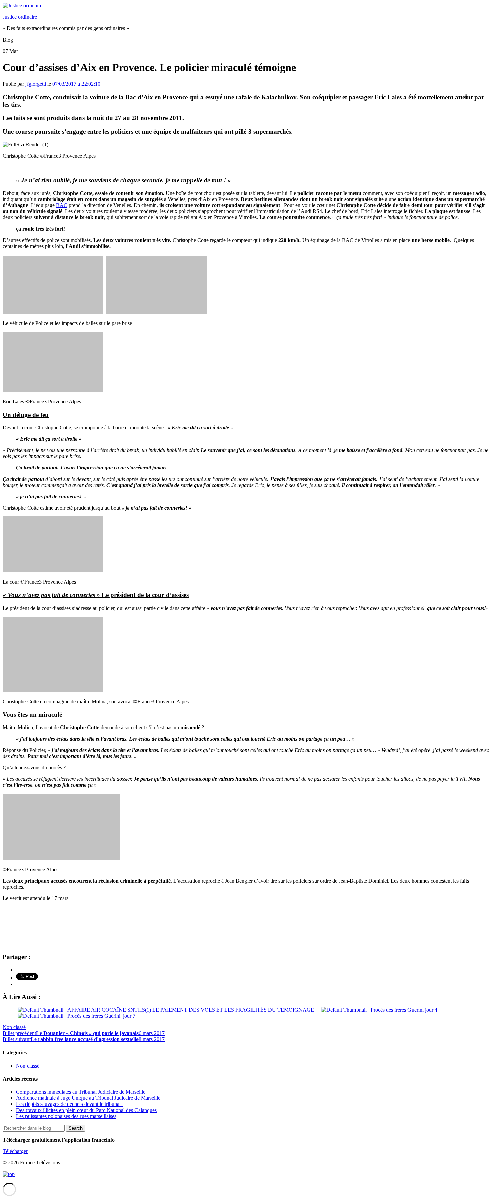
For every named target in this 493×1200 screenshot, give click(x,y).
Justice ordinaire (20, 17)
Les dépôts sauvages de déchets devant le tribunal (69, 1104)
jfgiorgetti (35, 84)
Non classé (14, 1027)
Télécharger (15, 1151)
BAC (61, 205)
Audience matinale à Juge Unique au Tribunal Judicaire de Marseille (88, 1098)
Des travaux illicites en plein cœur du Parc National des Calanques (86, 1110)
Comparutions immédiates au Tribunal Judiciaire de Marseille (80, 1092)
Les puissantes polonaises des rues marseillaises (66, 1116)
